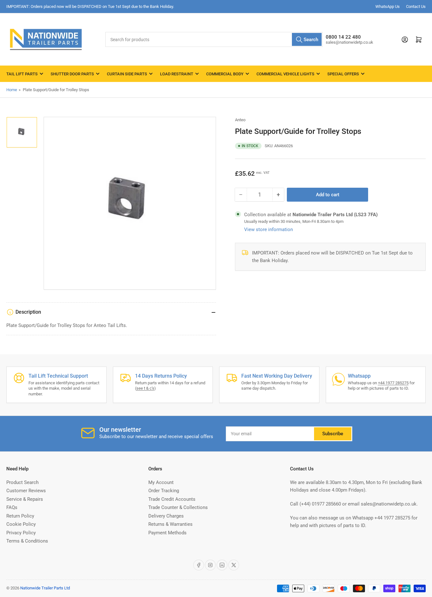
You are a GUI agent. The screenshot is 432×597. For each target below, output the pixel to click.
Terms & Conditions (27, 541)
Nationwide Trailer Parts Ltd (45, 588)
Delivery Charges (166, 516)
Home (11, 89)
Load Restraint (176, 74)
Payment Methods (167, 533)
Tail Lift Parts (22, 74)
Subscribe (332, 434)
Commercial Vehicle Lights (285, 74)
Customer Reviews (26, 490)
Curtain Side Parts (127, 74)
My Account (161, 482)
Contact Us (416, 6)
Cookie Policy (21, 524)
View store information (268, 229)
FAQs (11, 507)
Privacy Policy (21, 533)
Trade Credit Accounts (171, 499)
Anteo (240, 119)
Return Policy (20, 516)
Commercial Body (225, 74)
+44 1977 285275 (393, 382)
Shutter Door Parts (72, 74)
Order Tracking (163, 490)
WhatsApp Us (387, 6)
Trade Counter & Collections (178, 507)
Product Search (22, 482)
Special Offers (343, 74)
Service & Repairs (24, 499)
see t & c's (145, 388)
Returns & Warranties (170, 524)
